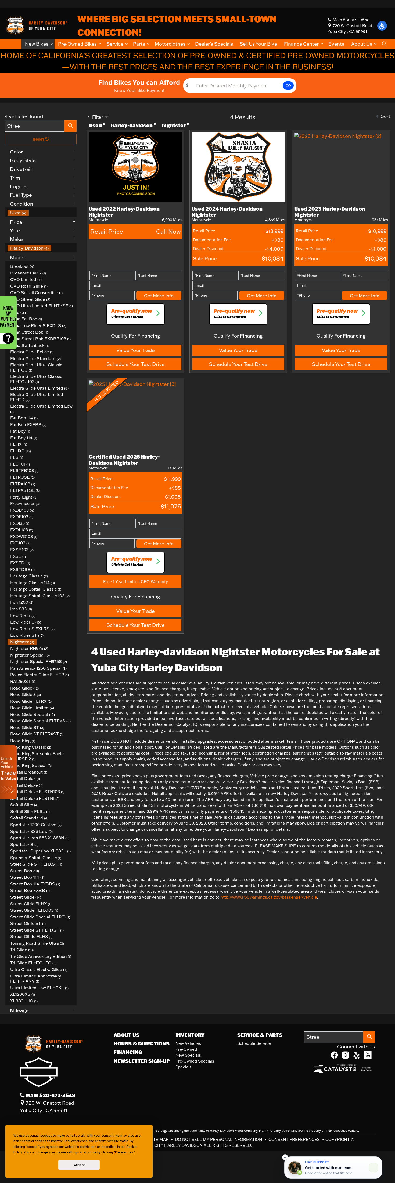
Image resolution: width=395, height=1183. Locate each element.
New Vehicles (188, 1043)
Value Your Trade (135, 350)
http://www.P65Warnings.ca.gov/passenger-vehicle (269, 897)
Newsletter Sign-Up (142, 1061)
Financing (128, 1052)
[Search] (70, 126)
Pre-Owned (186, 1049)
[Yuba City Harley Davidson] (36, 25)
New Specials (188, 1055)
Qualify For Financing (135, 335)
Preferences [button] (124, 1152)
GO (288, 85)
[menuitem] (42, 212)
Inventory (189, 1035)
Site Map (159, 1139)
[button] (38, 44)
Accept (79, 1165)
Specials (183, 1067)
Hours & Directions (142, 1043)
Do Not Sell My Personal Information (219, 1139)
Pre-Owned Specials (194, 1061)
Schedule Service (254, 1043)
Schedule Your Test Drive (135, 364)
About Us (126, 1035)
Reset (39, 139)
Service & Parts (259, 1035)
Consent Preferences (294, 1139)
